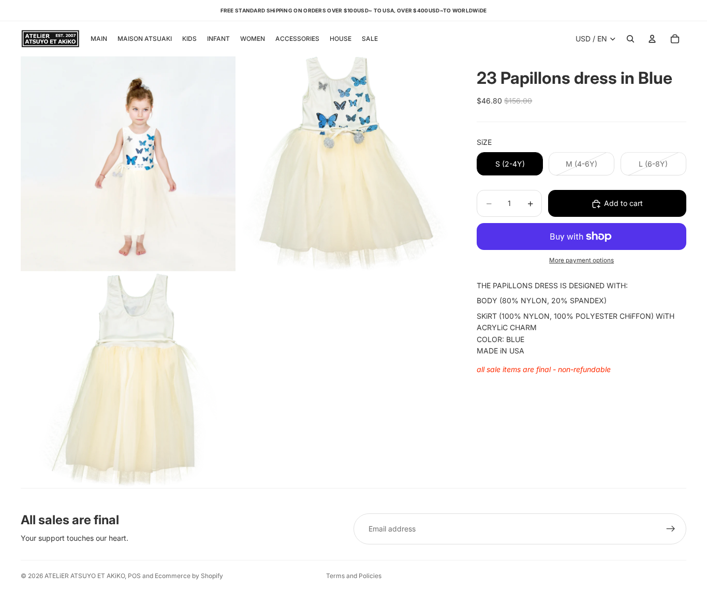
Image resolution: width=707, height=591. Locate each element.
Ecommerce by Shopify (189, 576)
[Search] (630, 38)
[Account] (652, 38)
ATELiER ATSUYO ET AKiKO (85, 576)
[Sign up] (671, 529)
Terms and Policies (353, 576)
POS (134, 576)
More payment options (581, 260)
